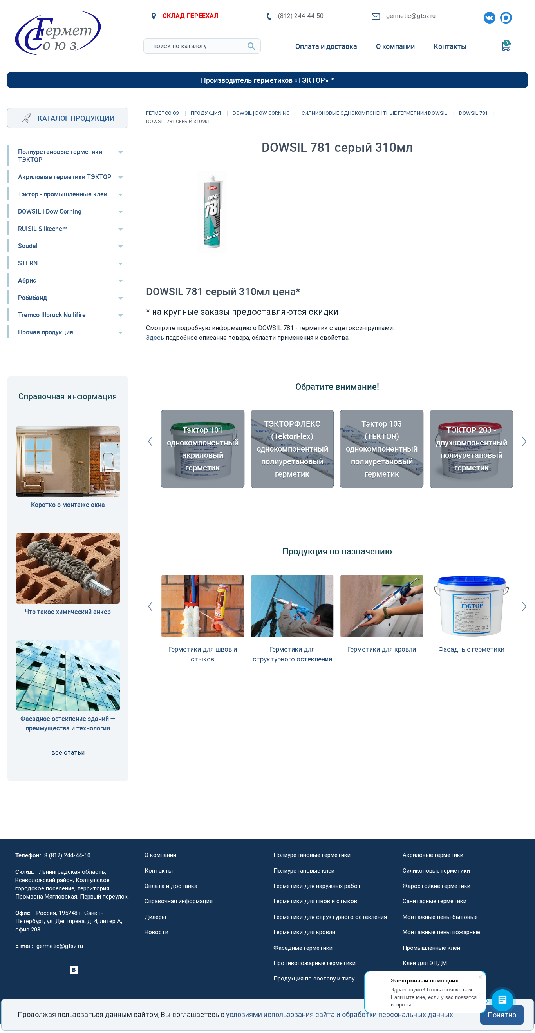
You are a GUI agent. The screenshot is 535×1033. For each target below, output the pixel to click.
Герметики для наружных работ (317, 886)
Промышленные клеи (431, 947)
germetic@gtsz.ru (411, 16)
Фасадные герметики (303, 947)
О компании (160, 855)
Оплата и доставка (171, 886)
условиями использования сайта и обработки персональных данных (339, 1014)
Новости (156, 932)
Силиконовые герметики (436, 870)
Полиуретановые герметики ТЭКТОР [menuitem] (60, 155)
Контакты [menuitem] (450, 46)
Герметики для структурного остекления (330, 916)
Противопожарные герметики (314, 963)
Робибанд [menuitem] (32, 297)
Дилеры (155, 916)
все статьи (68, 752)
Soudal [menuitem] (28, 245)
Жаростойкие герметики (436, 886)
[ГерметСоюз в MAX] (504, 16)
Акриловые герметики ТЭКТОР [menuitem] (64, 176)
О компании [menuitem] (395, 46)
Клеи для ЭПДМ (425, 963)
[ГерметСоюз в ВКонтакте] (488, 16)
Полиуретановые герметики (312, 855)
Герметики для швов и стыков (315, 901)
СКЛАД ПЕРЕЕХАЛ (191, 16)
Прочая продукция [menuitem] (45, 332)
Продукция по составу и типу (313, 978)
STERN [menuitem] (28, 263)
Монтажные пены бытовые (440, 916)
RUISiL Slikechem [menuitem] (43, 228)
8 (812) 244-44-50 (67, 855)
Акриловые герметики (433, 855)
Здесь (155, 337)
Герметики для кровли (304, 932)
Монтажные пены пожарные (441, 932)
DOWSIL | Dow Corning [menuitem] (49, 211)
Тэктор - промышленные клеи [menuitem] (62, 194)
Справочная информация (179, 901)
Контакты (159, 870)
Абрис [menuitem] (27, 280)
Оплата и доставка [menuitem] (326, 46)
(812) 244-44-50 (301, 16)
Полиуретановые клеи (303, 870)
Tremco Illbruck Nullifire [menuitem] (52, 314)
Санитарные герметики (434, 901)
